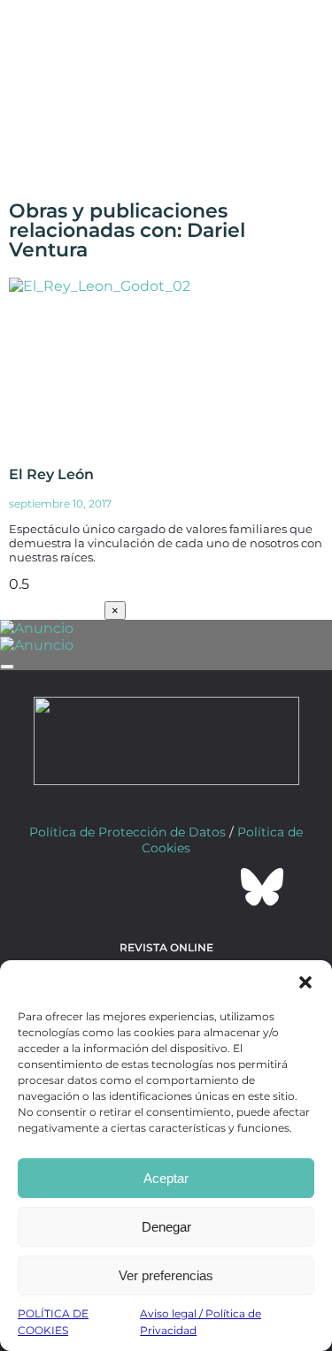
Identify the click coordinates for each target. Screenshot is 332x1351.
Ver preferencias (166, 1275)
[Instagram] (166, 887)
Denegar (166, 1226)
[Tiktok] (214, 887)
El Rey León (51, 474)
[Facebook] (71, 887)
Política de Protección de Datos (127, 832)
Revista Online (166, 947)
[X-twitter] (119, 887)
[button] (305, 982)
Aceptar (166, 1178)
